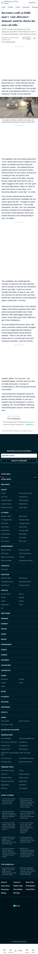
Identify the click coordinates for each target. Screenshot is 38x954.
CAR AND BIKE (6, 665)
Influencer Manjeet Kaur (26, 738)
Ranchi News (5, 541)
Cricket (18, 7)
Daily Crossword (24, 721)
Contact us (16, 882)
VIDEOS (3, 634)
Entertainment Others (26, 560)
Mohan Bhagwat (6, 738)
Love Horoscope (6, 758)
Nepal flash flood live (25, 762)
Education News (24, 585)
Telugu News (5, 785)
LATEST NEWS (5, 474)
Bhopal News (23, 516)
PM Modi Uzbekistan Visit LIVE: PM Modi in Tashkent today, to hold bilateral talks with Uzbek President (27, 871)
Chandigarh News (6, 520)
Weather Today (18, 886)
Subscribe (32, 2)
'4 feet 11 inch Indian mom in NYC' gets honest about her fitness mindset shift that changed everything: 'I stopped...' (26, 827)
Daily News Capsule (8, 455)
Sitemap (3, 893)
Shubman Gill (23, 497)
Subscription (5, 889)
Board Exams (23, 578)
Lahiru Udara (23, 507)
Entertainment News (7, 781)
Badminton (4, 679)
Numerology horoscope (26, 758)
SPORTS (3, 675)
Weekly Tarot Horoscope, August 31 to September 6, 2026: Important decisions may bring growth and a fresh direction (27, 852)
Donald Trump (5, 749)
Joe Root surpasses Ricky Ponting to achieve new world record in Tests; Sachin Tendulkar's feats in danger (9, 852)
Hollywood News (24, 550)
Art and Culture (6, 594)
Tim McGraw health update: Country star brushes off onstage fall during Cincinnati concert (8, 826)
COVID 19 (4, 712)
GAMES (3, 717)
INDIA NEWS (5, 484)
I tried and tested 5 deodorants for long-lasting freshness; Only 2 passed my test (27, 839)
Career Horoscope (24, 753)
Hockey (3, 683)
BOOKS (3, 691)
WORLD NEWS (6, 479)
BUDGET (4, 639)
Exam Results (5, 585)
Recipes (21, 601)
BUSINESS (4, 624)
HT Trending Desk (9, 42)
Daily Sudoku (5, 721)
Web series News (6, 560)
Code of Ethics (30, 889)
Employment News (25, 581)
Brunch (21, 594)
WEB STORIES (5, 613)
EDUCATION (5, 574)
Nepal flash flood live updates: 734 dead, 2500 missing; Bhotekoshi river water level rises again (9, 840)
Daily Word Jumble (7, 724)
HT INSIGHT (5, 697)
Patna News (5, 537)
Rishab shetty (23, 749)
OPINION (4, 655)
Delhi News (4, 523)
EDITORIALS (5, 660)
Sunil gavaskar (23, 745)
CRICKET (4, 489)
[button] (2, 2)
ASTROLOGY (5, 566)
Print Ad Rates (17, 889)
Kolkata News (5, 530)
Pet (2, 608)
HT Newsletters (30, 886)
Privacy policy (5, 886)
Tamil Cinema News (25, 553)
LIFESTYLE (4, 590)
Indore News (5, 527)
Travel (21, 604)
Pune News (22, 537)
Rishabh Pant (23, 504)
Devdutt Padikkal (6, 500)
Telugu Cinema (23, 778)
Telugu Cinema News (7, 557)
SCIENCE (4, 650)
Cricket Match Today (25, 493)
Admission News (6, 578)
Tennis (21, 683)
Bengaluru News (6, 516)
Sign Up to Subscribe (19, 461)
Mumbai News (5, 534)
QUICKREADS (5, 707)
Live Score (4, 497)
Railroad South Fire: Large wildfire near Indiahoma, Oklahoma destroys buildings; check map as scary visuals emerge (27, 803)
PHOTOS (4, 629)
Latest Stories (7, 795)
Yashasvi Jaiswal (6, 504)
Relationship (5, 604)
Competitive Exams (7, 581)
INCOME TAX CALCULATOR (10, 730)
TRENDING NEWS (7, 735)
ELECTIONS (5, 702)
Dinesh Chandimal (6, 507)
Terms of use (30, 882)
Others (3, 686)
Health (3, 601)
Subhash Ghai (5, 745)
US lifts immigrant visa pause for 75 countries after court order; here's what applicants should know (27, 815)
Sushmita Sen (23, 742)
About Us (4, 882)
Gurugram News (24, 523)
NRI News (4, 788)
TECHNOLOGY (6, 670)
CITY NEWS (5, 512)
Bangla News (23, 781)
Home (3, 7)
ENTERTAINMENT (7, 546)
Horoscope (4, 569)
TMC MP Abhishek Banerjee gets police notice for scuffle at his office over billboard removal (9, 815)
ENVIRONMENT (6, 644)
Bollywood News (6, 550)
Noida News (23, 534)
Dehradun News (24, 520)
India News (26, 7)
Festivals (21, 597)
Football (21, 679)
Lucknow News (24, 530)
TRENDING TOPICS (7, 767)
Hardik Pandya (23, 500)
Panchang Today (6, 762)
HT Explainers (23, 788)
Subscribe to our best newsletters (19, 451)
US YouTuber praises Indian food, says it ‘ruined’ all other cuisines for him (9, 801)
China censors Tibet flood (9, 742)
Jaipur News (23, 527)
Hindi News (22, 785)
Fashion (3, 597)
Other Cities (23, 541)
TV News (22, 557)
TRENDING (4, 618)
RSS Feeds (16, 893)
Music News (5, 553)
